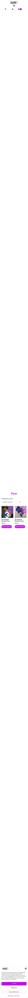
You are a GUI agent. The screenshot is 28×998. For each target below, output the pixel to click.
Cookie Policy (10, 995)
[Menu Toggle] (14, 6)
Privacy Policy (17, 995)
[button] (26, 968)
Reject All (14, 987)
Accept (14, 983)
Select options (6, 526)
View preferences (14, 992)
